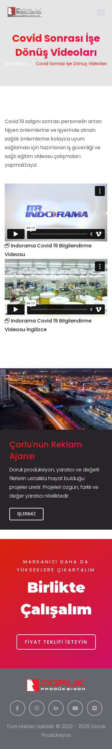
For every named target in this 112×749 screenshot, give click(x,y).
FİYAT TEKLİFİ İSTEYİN (56, 642)
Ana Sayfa (16, 63)
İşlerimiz (26, 514)
